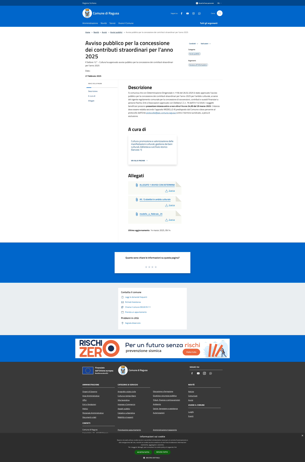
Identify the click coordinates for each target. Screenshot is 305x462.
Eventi (190, 416)
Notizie (191, 391)
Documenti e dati (89, 417)
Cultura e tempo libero (127, 395)
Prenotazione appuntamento (129, 429)
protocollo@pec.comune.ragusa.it (161, 112)
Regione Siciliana (89, 3)
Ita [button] (218, 3)
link (175, 447)
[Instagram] (192, 13)
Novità (96, 32)
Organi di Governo (89, 391)
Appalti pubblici (124, 408)
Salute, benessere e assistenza (165, 408)
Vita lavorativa (124, 400)
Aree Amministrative (90, 395)
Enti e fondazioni (89, 404)
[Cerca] (220, 13)
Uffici (84, 400)
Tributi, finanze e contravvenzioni (166, 400)
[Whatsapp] (198, 13)
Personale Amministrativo (93, 413)
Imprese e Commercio (126, 404)
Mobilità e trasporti (125, 417)
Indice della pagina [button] (95, 83)
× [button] (302, 436)
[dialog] (152, 447)
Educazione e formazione (163, 391)
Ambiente (157, 404)
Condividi (192, 43)
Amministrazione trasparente (165, 429)
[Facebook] (180, 13)
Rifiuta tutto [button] (162, 452)
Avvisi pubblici (116, 32)
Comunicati (192, 395)
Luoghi (191, 411)
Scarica (172, 190)
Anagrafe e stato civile (127, 391)
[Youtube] (186, 13)
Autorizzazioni (159, 412)
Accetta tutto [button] (143, 452)
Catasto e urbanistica (126, 413)
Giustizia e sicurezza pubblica (165, 395)
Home (87, 32)
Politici (85, 408)
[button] (152, 457)
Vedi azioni (205, 43)
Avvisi (104, 32)
